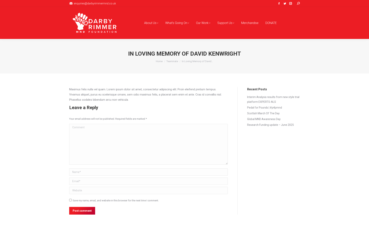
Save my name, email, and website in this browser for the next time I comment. (116, 200)
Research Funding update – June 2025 (270, 124)
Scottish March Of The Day (263, 113)
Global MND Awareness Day (264, 119)
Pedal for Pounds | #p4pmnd (264, 107)
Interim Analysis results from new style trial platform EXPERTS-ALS (273, 99)
